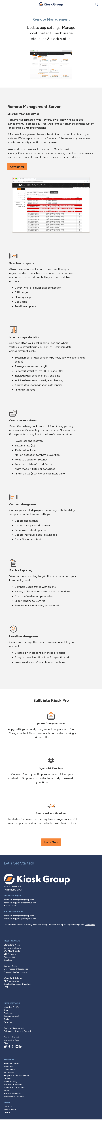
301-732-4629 (10, 906)
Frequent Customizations (15, 972)
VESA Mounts (10, 954)
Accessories (9, 957)
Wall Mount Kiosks (12, 951)
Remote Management (14, 1028)
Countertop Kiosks (12, 948)
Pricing (7, 1019)
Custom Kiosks (10, 966)
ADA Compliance (11, 981)
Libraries (7, 1078)
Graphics (8, 960)
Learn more (90, 924)
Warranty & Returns (13, 978)
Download (8, 1022)
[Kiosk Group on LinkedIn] (20, 1047)
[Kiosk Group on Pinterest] (13, 1047)
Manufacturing (10, 1081)
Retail (6, 1090)
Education (8, 1066)
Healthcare (9, 1072)
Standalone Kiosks (12, 945)
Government (10, 1069)
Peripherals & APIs (12, 1016)
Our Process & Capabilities (16, 969)
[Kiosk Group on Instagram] (17, 1047)
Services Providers (12, 1093)
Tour (6, 1010)
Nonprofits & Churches (14, 1087)
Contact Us (17, 166)
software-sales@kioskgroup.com (19, 916)
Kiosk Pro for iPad (12, 1007)
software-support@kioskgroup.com (20, 918)
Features (8, 1013)
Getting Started (11, 1037)
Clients (7, 1112)
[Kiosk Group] (51, 4)
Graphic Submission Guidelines (17, 984)
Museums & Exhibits (13, 1084)
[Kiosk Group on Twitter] (5, 1047)
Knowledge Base (11, 1040)
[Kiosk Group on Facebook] (9, 1047)
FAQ (6, 987)
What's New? (10, 1109)
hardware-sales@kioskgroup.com (19, 900)
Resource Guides (11, 1063)
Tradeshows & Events (14, 1096)
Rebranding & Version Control (17, 1031)
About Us (8, 1106)
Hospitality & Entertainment (17, 1075)
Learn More (51, 842)
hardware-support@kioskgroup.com (20, 903)
